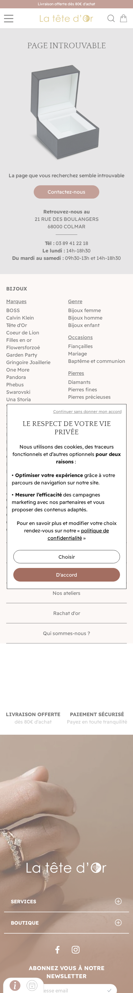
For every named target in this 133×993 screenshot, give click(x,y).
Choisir (66, 557)
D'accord (66, 575)
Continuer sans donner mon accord (87, 411)
